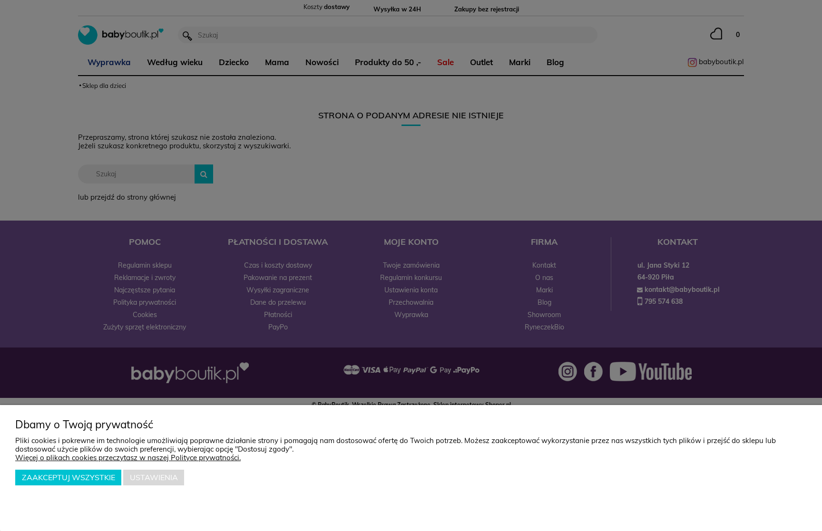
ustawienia (154, 477)
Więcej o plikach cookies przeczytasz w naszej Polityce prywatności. (128, 457)
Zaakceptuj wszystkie (68, 477)
